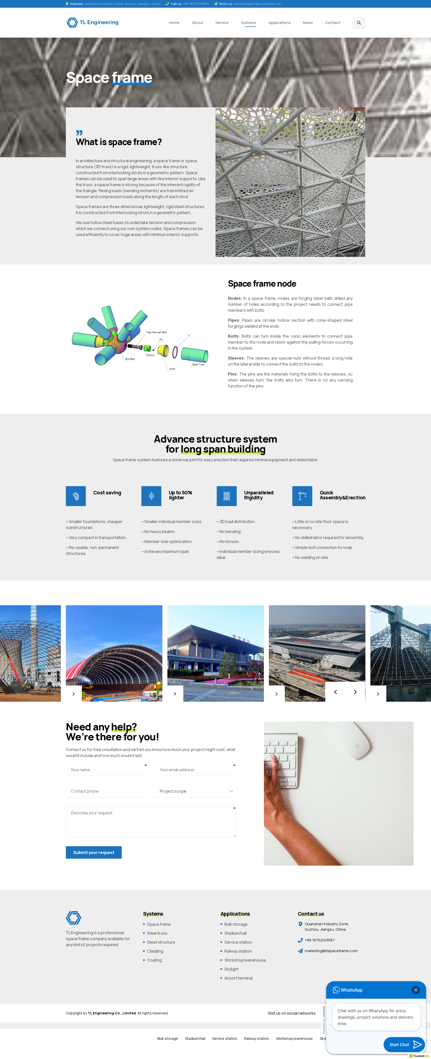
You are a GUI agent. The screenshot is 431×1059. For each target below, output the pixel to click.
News (308, 22)
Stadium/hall (235, 933)
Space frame (159, 924)
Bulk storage (236, 924)
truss (88, 184)
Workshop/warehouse (245, 960)
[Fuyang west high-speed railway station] (317, 653)
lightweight (154, 206)
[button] (335, 692)
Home (174, 22)
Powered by (323, 1020)
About (197, 22)
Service (222, 22)
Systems (248, 22)
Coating (154, 960)
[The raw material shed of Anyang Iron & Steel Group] (114, 653)
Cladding (155, 951)
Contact (332, 22)
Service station (238, 942)
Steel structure (161, 942)
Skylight (231, 969)
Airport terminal (238, 978)
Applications (280, 22)
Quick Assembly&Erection (343, 495)
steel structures (189, 206)
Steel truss (157, 933)
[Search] (359, 22)
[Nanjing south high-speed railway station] (215, 653)
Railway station (238, 951)
